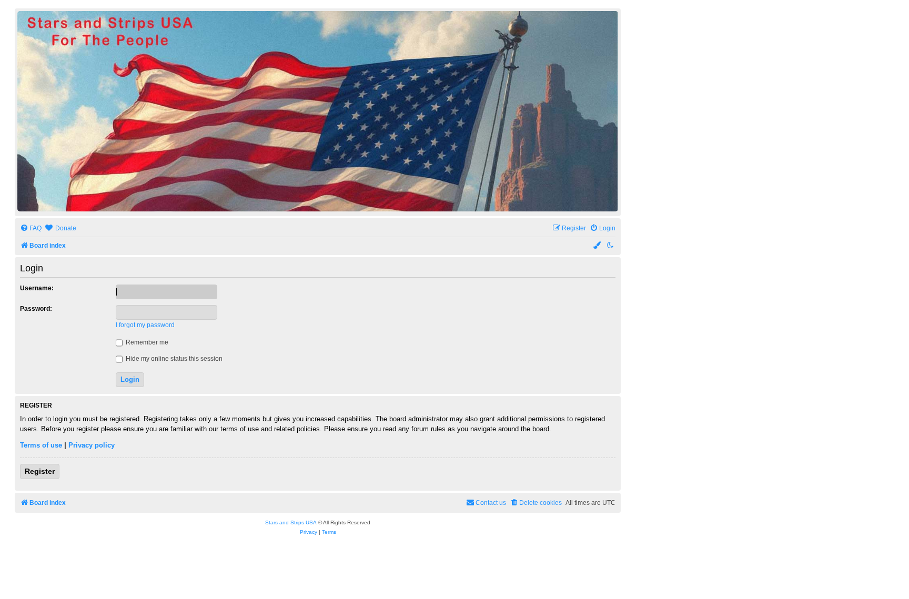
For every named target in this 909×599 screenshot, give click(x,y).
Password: (36, 308)
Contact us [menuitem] (491, 502)
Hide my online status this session (173, 358)
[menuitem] (31, 228)
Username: (37, 288)
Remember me (146, 342)
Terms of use (41, 445)
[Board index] (317, 111)
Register (40, 471)
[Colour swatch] (597, 246)
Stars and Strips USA (291, 522)
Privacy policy (91, 445)
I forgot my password (145, 325)
